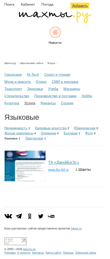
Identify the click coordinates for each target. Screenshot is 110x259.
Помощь (68, 252)
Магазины (71, 89)
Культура (11, 103)
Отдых (41, 82)
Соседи (67, 103)
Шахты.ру (10, 63)
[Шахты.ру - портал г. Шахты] (55, 22)
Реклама (10, 252)
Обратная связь (85, 252)
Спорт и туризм (57, 74)
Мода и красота (17, 82)
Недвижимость (15, 128)
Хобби (87, 96)
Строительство (16, 96)
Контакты (38, 252)
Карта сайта (53, 252)
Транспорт (13, 89)
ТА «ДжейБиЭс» (63, 162)
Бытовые (71, 133)
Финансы (48, 103)
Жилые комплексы (18, 133)
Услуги (51, 63)
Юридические (84, 128)
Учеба (53, 89)
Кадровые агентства (51, 128)
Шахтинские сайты (31, 63)
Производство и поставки (55, 96)
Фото (89, 133)
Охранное (48, 133)
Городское (13, 74)
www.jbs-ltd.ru (58, 170)
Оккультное (34, 138)
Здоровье (35, 89)
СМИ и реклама (65, 82)
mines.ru (76, 228)
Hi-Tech (33, 74)
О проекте (23, 252)
